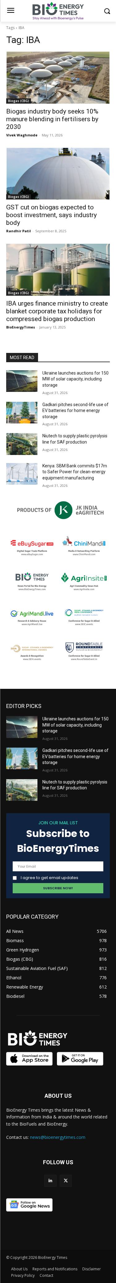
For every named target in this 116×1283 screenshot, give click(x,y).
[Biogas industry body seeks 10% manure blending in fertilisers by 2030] (58, 78)
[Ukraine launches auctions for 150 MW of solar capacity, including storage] (21, 381)
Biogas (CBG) (18, 101)
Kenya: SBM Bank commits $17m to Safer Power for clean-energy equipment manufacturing (74, 471)
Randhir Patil (18, 231)
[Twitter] (66, 1181)
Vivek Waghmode (21, 135)
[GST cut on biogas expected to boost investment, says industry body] (58, 174)
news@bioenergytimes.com (57, 1137)
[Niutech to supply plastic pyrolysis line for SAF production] (21, 444)
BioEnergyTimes (20, 327)
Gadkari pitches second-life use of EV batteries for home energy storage (75, 410)
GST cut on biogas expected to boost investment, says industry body (51, 215)
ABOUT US (58, 1095)
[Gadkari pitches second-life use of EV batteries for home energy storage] (21, 412)
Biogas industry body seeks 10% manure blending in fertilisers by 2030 (52, 119)
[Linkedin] (50, 1181)
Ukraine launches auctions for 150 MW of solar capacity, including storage (75, 379)
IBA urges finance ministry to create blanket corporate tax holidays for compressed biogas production (57, 311)
